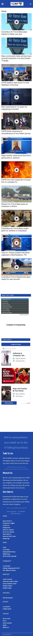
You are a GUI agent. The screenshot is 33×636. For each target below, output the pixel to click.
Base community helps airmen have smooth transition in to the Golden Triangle (16, 58)
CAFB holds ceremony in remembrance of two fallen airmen (16, 132)
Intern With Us (7, 534)
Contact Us (6, 525)
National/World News (9, 552)
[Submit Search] (30, 4)
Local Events (6, 566)
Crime (4, 547)
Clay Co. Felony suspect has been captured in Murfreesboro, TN (15, 253)
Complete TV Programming (15, 325)
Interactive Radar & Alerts (10, 581)
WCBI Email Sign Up (20, 508)
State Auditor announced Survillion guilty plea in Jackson (16, 156)
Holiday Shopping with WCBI (11, 568)
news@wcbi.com (21, 467)
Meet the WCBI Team (9, 536)
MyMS (5, 625)
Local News (6, 549)
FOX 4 (4, 621)
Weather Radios (7, 586)
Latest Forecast (7, 579)
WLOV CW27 (6, 618)
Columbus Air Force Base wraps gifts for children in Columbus (14, 229)
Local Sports (6, 606)
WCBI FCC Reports (8, 530)
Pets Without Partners (9, 570)
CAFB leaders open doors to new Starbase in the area (15, 84)
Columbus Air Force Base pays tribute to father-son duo (14, 33)
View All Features (8, 598)
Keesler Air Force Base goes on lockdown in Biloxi (14, 205)
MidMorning (6, 554)
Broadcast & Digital (8, 523)
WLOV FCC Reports (8, 532)
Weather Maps (7, 588)
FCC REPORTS (21, 511)
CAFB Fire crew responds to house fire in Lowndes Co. (16, 181)
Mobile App (10, 508)
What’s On (6, 627)
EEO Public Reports (16, 513)
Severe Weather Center (9, 583)
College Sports (7, 609)
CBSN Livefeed (7, 623)
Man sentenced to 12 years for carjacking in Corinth (14, 108)
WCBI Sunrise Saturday (9, 556)
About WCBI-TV (7, 521)
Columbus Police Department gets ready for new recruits (15, 278)
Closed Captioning (11, 511)
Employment (6, 527)
